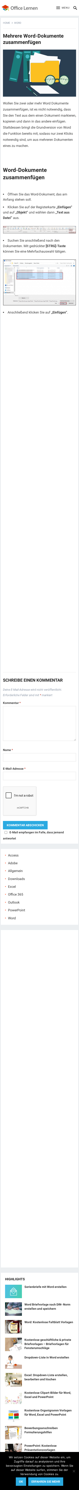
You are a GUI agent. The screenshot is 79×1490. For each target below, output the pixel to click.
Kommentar (12, 703)
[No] (74, 1471)
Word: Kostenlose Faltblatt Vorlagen (48, 1322)
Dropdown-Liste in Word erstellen (46, 1357)
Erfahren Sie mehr (45, 1481)
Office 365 (15, 894)
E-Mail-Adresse (14, 768)
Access (13, 855)
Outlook (14, 902)
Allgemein (15, 871)
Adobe (12, 863)
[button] (63, 8)
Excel (12, 887)
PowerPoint (16, 910)
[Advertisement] (39, 496)
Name (8, 750)
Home (6, 22)
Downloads (16, 879)
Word (17, 22)
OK (21, 1481)
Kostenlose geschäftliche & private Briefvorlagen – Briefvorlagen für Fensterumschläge (47, 1343)
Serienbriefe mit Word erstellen (45, 1286)
